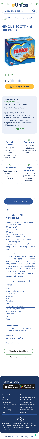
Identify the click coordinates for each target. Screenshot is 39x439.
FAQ (21, 394)
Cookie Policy (6, 410)
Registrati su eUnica (26, 399)
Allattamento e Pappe (28, 18)
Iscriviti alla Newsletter (9, 404)
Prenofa (15, 436)
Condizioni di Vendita (26, 407)
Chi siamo (5, 399)
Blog (3, 397)
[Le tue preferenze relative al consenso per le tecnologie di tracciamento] (35, 435)
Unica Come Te (6, 402)
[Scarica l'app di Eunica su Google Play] (27, 387)
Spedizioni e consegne (27, 410)
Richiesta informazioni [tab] (19, 357)
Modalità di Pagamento (27, 397)
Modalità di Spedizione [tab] (18, 351)
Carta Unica (6, 394)
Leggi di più (19, 128)
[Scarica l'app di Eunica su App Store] (11, 387)
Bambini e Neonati (14, 18)
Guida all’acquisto (26, 402)
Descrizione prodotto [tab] (18, 201)
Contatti (5, 407)
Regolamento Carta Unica (28, 404)
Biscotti (4, 20)
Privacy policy (6, 412)
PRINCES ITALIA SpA (12, 102)
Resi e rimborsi (24, 412)
